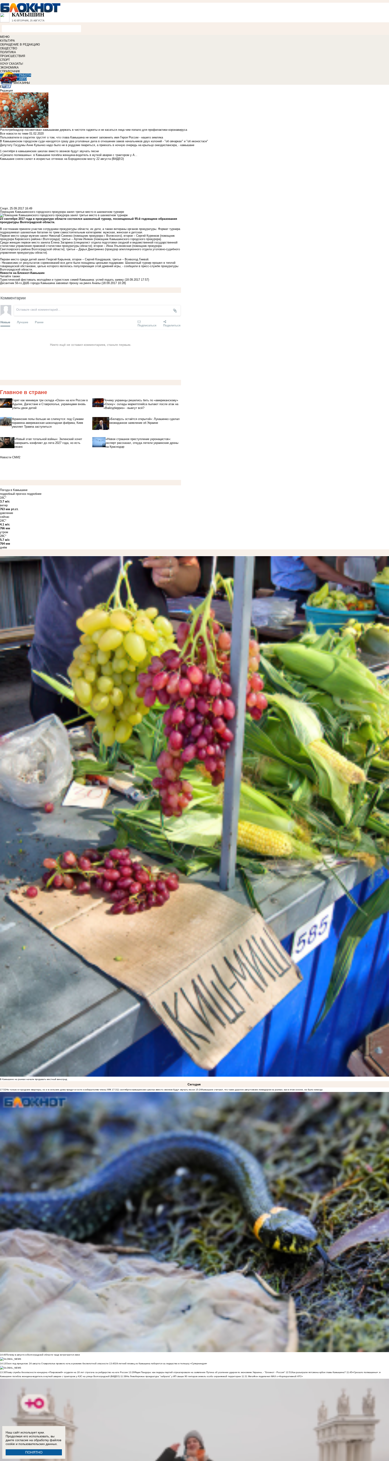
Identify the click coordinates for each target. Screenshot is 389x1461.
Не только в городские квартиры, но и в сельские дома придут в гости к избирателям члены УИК (58, 1089)
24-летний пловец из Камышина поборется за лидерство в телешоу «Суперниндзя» (161, 1363)
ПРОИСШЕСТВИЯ (12, 56)
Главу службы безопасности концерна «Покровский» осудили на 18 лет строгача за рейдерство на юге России (67, 1372)
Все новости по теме (14, 133)
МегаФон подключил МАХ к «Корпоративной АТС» (275, 1376)
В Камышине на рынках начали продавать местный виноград (33, 1079)
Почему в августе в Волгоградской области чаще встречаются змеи (43, 1354)
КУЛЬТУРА (7, 40)
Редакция (6, 90)
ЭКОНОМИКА (9, 67)
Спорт (4, 208)
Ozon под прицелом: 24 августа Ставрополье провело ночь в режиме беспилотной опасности (57, 1363)
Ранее (39, 322)
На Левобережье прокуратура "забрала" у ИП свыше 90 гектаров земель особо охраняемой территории (183, 1376)
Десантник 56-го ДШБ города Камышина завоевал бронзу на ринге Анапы (50, 283)
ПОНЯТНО (34, 1452)
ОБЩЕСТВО (8, 48)
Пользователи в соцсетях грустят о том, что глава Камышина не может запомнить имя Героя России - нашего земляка (81, 137)
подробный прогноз (13, 493)
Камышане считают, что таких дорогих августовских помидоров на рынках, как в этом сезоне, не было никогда (262, 1089)
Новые (5, 322)
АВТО (23, 79)
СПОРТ (5, 60)
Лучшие (22, 322)
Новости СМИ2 (10, 457)
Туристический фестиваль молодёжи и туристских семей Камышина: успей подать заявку (62, 279)
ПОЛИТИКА (8, 52)
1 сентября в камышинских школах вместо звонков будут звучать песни (156, 1089)
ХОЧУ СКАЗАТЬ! (11, 63)
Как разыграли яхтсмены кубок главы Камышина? (319, 1372)
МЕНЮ (4, 37)
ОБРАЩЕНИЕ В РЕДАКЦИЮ (20, 44)
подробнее (34, 493)
